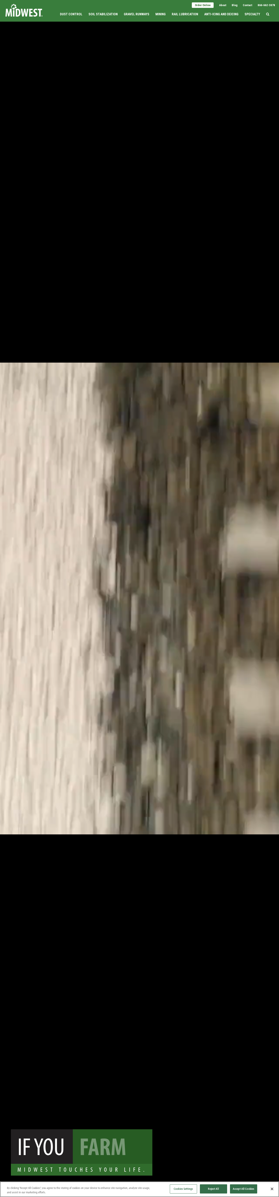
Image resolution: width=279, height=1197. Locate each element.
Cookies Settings (183, 1188)
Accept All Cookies (243, 1188)
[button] (267, 10)
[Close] (272, 1189)
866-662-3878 (266, 5)
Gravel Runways (136, 14)
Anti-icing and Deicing (221, 14)
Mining (160, 14)
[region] (139, 1189)
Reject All (213, 1188)
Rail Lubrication (185, 14)
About (222, 5)
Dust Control (71, 14)
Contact (247, 5)
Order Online (203, 5)
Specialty (252, 14)
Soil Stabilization (103, 14)
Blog (234, 5)
